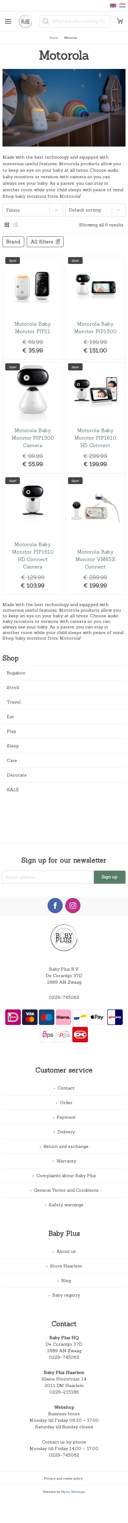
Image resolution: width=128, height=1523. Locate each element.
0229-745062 (64, 997)
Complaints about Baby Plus (66, 1175)
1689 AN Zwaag (64, 1350)
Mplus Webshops (73, 1491)
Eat (10, 716)
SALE (13, 789)
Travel (14, 702)
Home (53, 37)
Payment (66, 1117)
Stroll (13, 687)
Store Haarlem (66, 1266)
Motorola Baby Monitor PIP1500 (95, 307)
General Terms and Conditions (66, 1190)
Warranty (66, 1161)
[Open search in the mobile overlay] (74, 21)
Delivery (66, 1132)
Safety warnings (66, 1205)
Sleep (13, 746)
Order (66, 1102)
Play (11, 731)
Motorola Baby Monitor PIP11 (32, 307)
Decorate (17, 775)
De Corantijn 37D (64, 1344)
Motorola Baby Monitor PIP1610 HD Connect (95, 417)
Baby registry (66, 1295)
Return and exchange (66, 1146)
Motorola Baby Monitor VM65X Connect (95, 535)
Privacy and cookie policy (63, 1478)
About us (66, 1251)
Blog (66, 1280)
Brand (13, 242)
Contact (66, 1088)
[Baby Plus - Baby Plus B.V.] (27, 21)
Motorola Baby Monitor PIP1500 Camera (32, 417)
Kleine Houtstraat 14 (64, 1379)
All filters (41, 242)
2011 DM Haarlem (64, 1385)
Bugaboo (16, 673)
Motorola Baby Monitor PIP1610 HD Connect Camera (32, 535)
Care (12, 760)
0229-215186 (64, 1392)
